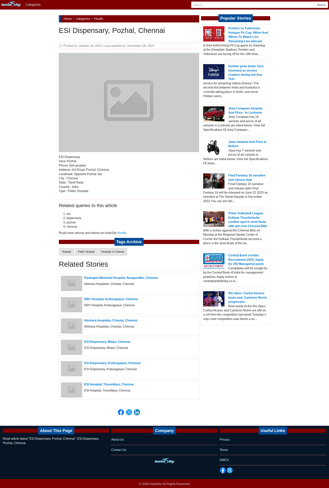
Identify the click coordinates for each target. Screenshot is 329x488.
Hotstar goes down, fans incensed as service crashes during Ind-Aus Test (246, 73)
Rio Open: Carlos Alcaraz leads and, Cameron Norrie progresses (247, 297)
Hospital (66, 251)
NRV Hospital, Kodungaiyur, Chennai (111, 299)
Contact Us (118, 449)
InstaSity (155, 484)
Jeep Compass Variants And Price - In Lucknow (245, 110)
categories (83, 18)
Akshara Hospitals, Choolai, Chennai (110, 320)
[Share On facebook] (121, 412)
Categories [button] (33, 4)
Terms (224, 449)
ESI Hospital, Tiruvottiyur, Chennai (109, 384)
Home (68, 18)
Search (321, 4)
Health (98, 18)
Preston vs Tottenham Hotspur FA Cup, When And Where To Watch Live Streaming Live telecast (248, 35)
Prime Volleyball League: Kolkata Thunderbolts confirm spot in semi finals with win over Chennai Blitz (247, 220)
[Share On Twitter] (129, 412)
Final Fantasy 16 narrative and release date (246, 177)
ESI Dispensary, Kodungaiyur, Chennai (112, 363)
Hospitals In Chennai (112, 251)
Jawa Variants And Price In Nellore (247, 144)
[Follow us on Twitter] (230, 470)
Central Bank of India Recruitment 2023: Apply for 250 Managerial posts (246, 260)
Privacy (225, 439)
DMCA (224, 460)
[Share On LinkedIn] (137, 412)
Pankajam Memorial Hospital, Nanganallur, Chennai (121, 277)
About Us (117, 439)
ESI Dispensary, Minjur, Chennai (107, 341)
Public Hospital (86, 251)
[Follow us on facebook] (223, 470)
